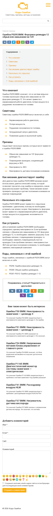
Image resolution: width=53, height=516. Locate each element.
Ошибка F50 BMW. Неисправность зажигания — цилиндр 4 (25, 312)
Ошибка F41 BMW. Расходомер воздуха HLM (23, 386)
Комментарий (8, 449)
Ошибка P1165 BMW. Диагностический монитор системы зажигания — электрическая (21, 367)
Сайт (4, 441)
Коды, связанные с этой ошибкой (23, 81)
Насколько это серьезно (19, 73)
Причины (12, 65)
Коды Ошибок (22, 12)
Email (5, 433)
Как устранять (15, 77)
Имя (4, 425)
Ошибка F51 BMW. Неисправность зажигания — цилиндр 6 (25, 328)
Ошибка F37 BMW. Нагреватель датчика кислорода (23, 402)
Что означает (14, 58)
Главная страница (8, 31)
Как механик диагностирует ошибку (24, 69)
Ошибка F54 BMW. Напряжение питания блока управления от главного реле (23, 346)
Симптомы (13, 61)
